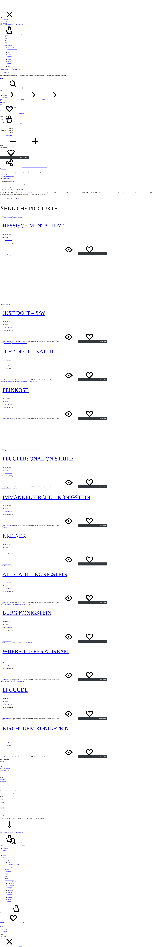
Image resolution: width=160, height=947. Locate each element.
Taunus (9, 901)
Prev (1, 102)
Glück (9, 860)
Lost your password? (4, 810)
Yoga (43, 99)
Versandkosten (11, 119)
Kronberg (10, 895)
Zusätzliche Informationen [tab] (8, 176)
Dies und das (10, 867)
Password (2, 802)
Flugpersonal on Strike (38, 459)
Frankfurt (10, 888)
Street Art (4, 102)
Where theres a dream (35, 651)
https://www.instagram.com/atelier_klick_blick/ (8, 790)
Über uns (4, 17)
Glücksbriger (39, 172)
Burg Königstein (26, 613)
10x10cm (8, 198)
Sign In (1, 926)
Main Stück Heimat (9, 880)
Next (1, 104)
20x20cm (18, 198)
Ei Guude (15, 690)
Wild (6, 42)
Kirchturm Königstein (35, 728)
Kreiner (14, 536)
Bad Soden (10, 887)
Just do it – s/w (23, 313)
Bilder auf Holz (19, 172)
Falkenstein (10, 890)
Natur (6, 40)
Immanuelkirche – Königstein (46, 497)
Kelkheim (10, 892)
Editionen (26, 172)
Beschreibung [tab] (5, 174)
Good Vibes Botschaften (10, 859)
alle (10, 172)
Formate (4, 15)
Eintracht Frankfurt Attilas (13, 883)
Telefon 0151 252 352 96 (4, 770)
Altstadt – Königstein (34, 574)
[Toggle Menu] (0, 23)
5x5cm (22, 198)
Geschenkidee (32, 172)
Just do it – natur (27, 352)
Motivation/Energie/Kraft (13, 864)
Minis (6, 43)
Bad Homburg (11, 885)
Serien (22, 99)
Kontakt (4, 21)
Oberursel (10, 897)
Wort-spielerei (11, 866)
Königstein (10, 894)
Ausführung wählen (6, 254)
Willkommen (5, 14)
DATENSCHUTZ (3, 781)
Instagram (4, 23)
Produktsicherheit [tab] (6, 178)
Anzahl (1, 145)
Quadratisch (3, 130)
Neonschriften (7, 36)
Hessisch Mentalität (33, 226)
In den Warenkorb (3, 147)
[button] (11, 129)
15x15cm (13, 198)
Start (1, 99)
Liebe (9, 862)
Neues (6, 38)
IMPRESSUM (2, 779)
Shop (3, 22)
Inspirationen (5, 19)
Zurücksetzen (9, 135)
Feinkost (15, 390)
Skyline (9, 899)
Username (2, 799)
